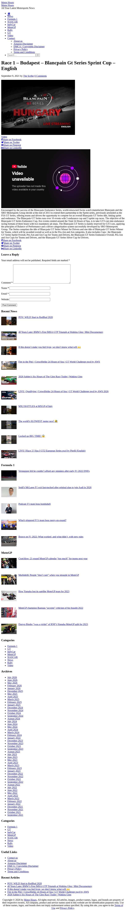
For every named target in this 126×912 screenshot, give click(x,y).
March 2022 (13, 798)
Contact (11, 38)
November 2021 (15, 809)
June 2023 (12, 757)
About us (18, 41)
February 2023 (14, 768)
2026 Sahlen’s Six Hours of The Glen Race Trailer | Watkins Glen (39, 894)
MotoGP (11, 27)
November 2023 (15, 743)
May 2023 (12, 760)
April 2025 (12, 696)
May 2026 (12, 683)
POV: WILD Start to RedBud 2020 (24, 883)
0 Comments (40, 76)
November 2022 (15, 776)
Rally (10, 30)
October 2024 (14, 713)
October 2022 (14, 779)
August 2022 (13, 784)
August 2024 (13, 718)
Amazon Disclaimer (23, 44)
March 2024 (13, 732)
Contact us (12, 857)
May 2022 (12, 793)
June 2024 (12, 724)
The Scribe (28, 76)
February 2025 (14, 702)
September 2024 (15, 716)
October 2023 (14, 746)
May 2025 (12, 694)
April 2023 (12, 762)
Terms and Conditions (24, 52)
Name (5, 288)
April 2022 (12, 795)
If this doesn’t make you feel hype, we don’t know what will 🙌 (38, 889)
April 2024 (12, 729)
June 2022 (12, 790)
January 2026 (13, 688)
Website (5, 299)
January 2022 (13, 804)
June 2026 (12, 680)
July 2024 (12, 721)
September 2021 (15, 815)
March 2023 (13, 765)
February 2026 (14, 685)
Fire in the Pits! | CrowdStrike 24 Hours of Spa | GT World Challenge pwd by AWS (48, 892)
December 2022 (15, 773)
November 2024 (15, 710)
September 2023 (15, 749)
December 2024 (15, 707)
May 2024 (12, 727)
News (10, 16)
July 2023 (12, 754)
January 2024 (13, 738)
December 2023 (15, 740)
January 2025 (13, 705)
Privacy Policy (21, 49)
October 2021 (14, 812)
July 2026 (12, 677)
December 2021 (15, 806)
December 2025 (15, 691)
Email (5, 293)
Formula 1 (12, 19)
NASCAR (12, 21)
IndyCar (11, 24)
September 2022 (15, 782)
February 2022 (14, 801)
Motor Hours (7, 2)
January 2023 (13, 771)
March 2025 (13, 699)
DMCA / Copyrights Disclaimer (29, 46)
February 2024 (14, 735)
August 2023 (13, 751)
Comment (7, 282)
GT (9, 33)
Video (10, 35)
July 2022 (12, 787)
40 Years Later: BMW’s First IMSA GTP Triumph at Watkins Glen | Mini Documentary (49, 886)
